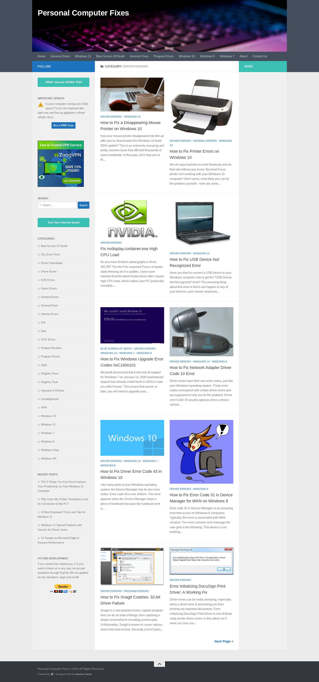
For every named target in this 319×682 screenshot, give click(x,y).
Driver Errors (111, 116)
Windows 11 (83, 56)
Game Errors (49, 288)
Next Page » (224, 641)
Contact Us (260, 56)
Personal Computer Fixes (83, 13)
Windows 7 (227, 56)
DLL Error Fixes (50, 254)
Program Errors (164, 56)
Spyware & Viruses (52, 390)
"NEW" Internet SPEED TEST (63, 82)
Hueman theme (83, 674)
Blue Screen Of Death (110, 56)
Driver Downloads (52, 262)
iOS (43, 322)
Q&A (44, 365)
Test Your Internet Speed (63, 222)
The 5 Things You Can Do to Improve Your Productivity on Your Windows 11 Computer (62, 486)
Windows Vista (50, 450)
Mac (43, 330)
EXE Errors (48, 279)
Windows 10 (187, 56)
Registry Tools (49, 382)
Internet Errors (49, 313)
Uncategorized (50, 399)
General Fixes (139, 56)
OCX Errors (48, 339)
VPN (44, 407)
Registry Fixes (50, 373)
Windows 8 (207, 56)
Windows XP (48, 458)
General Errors (60, 56)
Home (41, 56)
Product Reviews (51, 348)
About (243, 56)
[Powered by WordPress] (52, 674)
